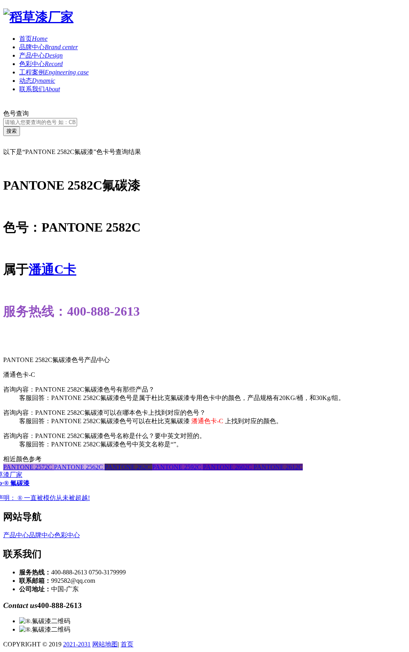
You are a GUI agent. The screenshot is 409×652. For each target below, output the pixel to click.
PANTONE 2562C (79, 467)
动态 (37, 80)
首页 (33, 38)
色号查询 (16, 113)
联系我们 (39, 89)
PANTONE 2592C (177, 467)
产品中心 (41, 55)
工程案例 (54, 72)
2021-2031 (77, 644)
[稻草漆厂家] (38, 17)
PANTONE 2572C (28, 467)
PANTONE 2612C (278, 467)
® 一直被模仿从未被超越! (54, 497)
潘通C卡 (52, 269)
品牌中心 (48, 47)
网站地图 (105, 644)
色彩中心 (41, 63)
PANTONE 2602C (228, 467)
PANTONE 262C (128, 467)
